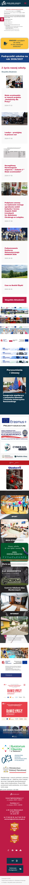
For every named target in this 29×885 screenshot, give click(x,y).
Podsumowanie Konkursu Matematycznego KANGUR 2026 (12, 251)
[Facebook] (13, 850)
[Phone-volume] (8, 850)
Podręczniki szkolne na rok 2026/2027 (14, 57)
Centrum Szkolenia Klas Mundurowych (14, 589)
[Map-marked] (21, 850)
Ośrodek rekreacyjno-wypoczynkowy (14, 638)
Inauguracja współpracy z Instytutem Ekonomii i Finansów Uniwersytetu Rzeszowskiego (14, 398)
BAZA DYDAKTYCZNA (14, 540)
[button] (2, 19)
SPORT (14, 516)
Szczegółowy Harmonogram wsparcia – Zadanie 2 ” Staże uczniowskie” (14, 169)
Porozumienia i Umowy (14, 371)
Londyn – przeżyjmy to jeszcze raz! (13, 133)
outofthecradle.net (6, 779)
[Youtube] (17, 850)
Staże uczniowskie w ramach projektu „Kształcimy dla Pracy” (13, 98)
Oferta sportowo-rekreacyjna (14, 564)
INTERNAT (14, 614)
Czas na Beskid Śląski (14, 285)
